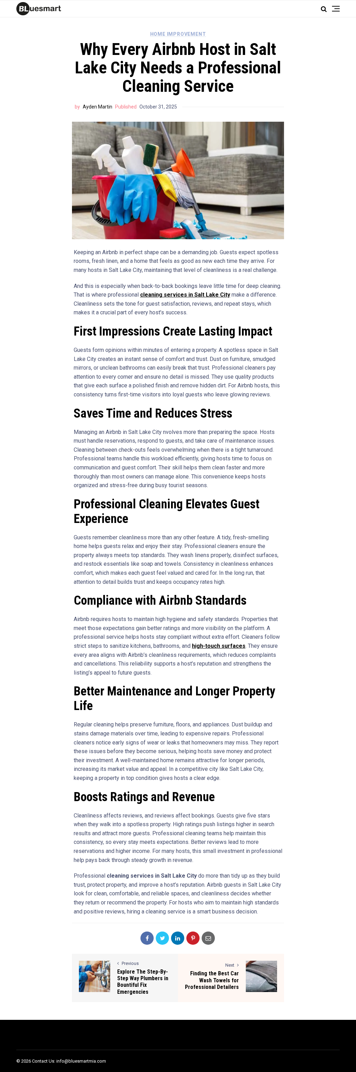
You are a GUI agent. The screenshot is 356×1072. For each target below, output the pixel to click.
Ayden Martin (97, 107)
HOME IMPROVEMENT (178, 34)
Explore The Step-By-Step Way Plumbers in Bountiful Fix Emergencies (142, 981)
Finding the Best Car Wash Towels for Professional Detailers (212, 980)
